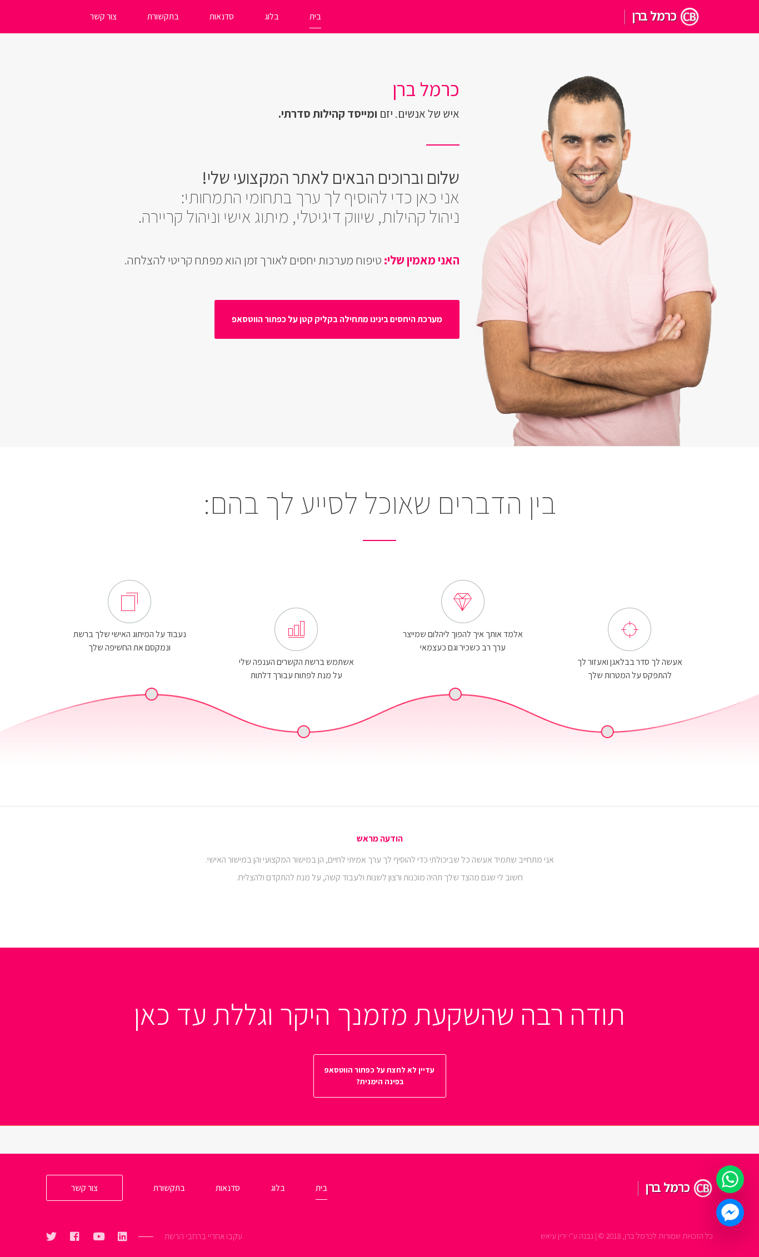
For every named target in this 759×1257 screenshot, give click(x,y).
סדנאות (221, 16)
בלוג (271, 16)
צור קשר (103, 16)
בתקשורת (163, 16)
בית (315, 16)
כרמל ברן (654, 15)
